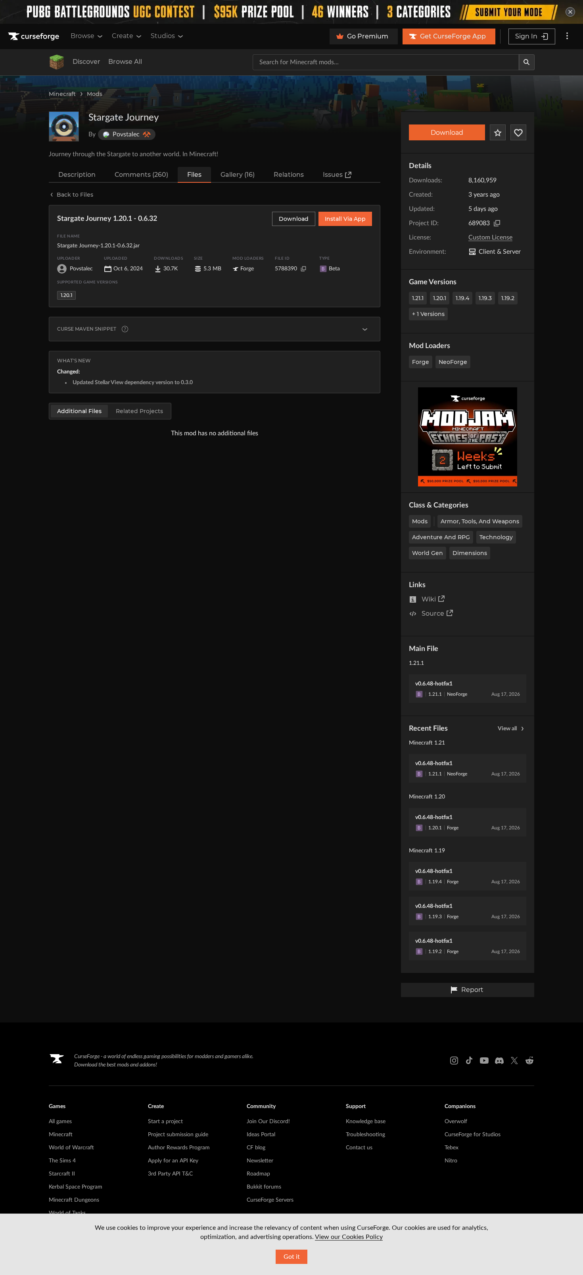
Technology (496, 537)
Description (77, 174)
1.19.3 (485, 298)
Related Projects (139, 411)
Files (194, 174)
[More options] (567, 36)
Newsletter (260, 1161)
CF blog (256, 1148)
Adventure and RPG (441, 537)
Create (122, 36)
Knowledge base (365, 1121)
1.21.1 (418, 298)
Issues (333, 174)
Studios (163, 36)
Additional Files (79, 411)
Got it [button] (292, 1257)
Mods (94, 94)
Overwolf (456, 1121)
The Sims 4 (62, 1161)
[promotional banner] (291, 12)
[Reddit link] (529, 1060)
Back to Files (75, 194)
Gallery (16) (238, 174)
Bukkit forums (264, 1187)
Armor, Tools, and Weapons (480, 521)
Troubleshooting (365, 1134)
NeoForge (453, 362)
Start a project (165, 1121)
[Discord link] (499, 1060)
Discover (86, 61)
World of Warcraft (71, 1148)
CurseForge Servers (270, 1200)
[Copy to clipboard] (497, 223)
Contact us (359, 1148)
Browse (82, 36)
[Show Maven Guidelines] (365, 329)
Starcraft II (62, 1174)
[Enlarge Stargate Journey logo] (64, 126)
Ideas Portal (261, 1134)
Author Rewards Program (179, 1148)
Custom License (490, 237)
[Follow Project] (518, 132)
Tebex (451, 1148)
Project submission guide (178, 1134)
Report (472, 990)
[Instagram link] (454, 1060)
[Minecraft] (57, 62)
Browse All (125, 61)
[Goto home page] (34, 36)
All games (60, 1121)
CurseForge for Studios (473, 1134)
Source (433, 613)
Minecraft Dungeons (74, 1200)
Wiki (429, 599)
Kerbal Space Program (75, 1187)
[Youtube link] (484, 1060)
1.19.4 (462, 298)
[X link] (514, 1060)
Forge (420, 362)
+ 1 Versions (428, 314)
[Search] (527, 62)
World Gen (427, 553)
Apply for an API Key (173, 1161)
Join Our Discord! (268, 1121)
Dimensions (470, 553)
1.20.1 (439, 298)
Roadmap (258, 1174)
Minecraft (62, 94)
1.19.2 (507, 298)
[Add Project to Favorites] (498, 132)
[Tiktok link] (469, 1060)
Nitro (451, 1161)
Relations (289, 174)
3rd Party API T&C (170, 1174)
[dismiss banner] (570, 12)
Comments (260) (141, 174)
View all (507, 728)
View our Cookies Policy (349, 1237)
